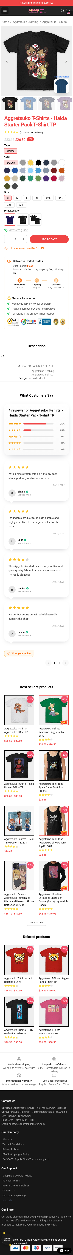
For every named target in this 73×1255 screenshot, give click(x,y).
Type (7, 145)
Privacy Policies (10, 1149)
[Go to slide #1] (9, 103)
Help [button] (66, 1250)
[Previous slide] (7, 60)
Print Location (12, 210)
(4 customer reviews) (31, 132)
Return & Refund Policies (15, 1185)
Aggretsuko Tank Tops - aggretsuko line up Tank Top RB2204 (52, 843)
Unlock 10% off (7, 1239)
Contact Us (8, 1190)
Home (5, 22)
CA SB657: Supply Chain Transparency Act (25, 1159)
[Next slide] (66, 60)
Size (6, 192)
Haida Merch (39, 378)
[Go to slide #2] (28, 103)
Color (7, 156)
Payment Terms (11, 1180)
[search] (62, 11)
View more (36, 922)
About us (7, 1139)
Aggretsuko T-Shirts (54, 22)
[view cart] (68, 11)
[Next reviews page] (65, 663)
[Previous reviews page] (48, 663)
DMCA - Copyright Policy (15, 1154)
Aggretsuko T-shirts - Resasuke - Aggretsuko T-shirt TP (52, 732)
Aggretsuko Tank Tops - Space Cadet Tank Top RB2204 (51, 787)
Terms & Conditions (13, 1144)
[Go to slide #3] (46, 103)
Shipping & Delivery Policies (17, 1175)
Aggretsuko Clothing (25, 22)
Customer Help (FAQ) (14, 1195)
